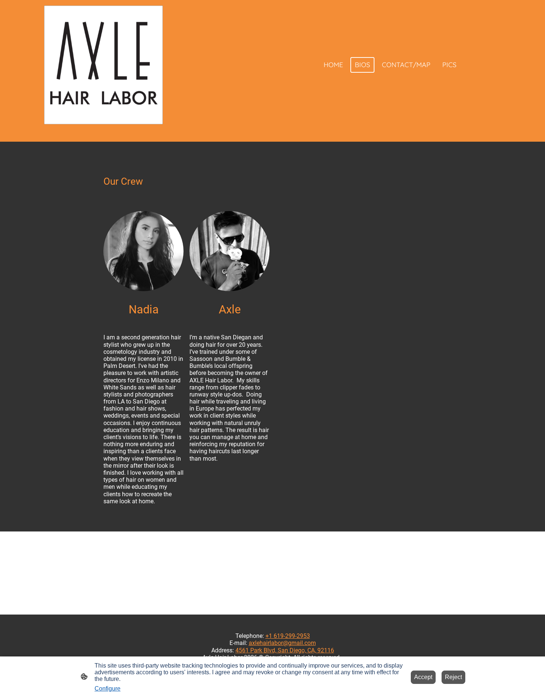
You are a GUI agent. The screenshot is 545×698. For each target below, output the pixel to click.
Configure (107, 688)
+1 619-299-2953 (287, 635)
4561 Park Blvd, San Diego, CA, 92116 (284, 650)
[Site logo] (103, 65)
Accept (423, 677)
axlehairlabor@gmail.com (282, 642)
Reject (453, 677)
